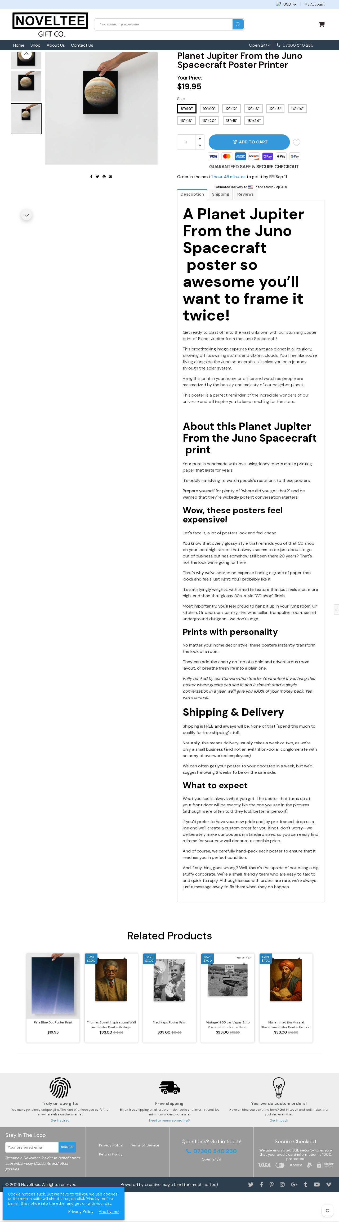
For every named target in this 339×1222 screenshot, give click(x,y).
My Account (314, 4)
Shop (35, 45)
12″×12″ (231, 108)
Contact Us (82, 45)
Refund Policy (111, 1154)
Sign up (67, 1147)
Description (192, 194)
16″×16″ (186, 120)
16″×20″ (209, 120)
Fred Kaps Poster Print (169, 1022)
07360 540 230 (298, 45)
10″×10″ (209, 108)
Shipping (220, 194)
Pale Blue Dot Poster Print (53, 1022)
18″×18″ (231, 120)
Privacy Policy (111, 1145)
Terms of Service (144, 1145)
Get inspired (60, 1120)
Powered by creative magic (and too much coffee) (169, 1184)
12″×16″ (253, 108)
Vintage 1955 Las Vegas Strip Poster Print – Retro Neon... (228, 1024)
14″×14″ (297, 108)
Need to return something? (169, 1120)
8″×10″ (187, 108)
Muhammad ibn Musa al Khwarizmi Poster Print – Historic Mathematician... (286, 1025)
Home (18, 45)
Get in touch (279, 1120)
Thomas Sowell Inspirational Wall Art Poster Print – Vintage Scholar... (111, 1025)
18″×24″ (254, 120)
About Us (56, 45)
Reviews (245, 194)
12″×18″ (275, 108)
